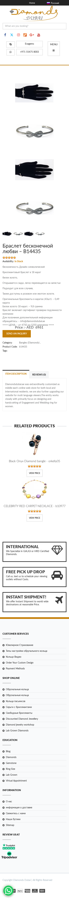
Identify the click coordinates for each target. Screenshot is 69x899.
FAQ (31, 18)
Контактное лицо (37, 14)
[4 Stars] (12, 257)
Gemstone (11, 763)
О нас (9, 801)
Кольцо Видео (13, 657)
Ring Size (10, 769)
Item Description (16, 374)
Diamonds (11, 757)
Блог (31, 11)
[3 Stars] (9, 257)
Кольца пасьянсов (15, 701)
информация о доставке (19, 807)
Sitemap (10, 825)
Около (31, 7)
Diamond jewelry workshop (20, 725)
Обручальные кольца (17, 689)
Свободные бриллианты (19, 713)
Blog (8, 751)
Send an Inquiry (16, 334)
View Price (34, 473)
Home (32, 3)
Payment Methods (15, 669)
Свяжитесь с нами (16, 813)
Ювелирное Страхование (19, 645)
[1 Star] (4, 257)
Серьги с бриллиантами (19, 707)
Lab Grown (11, 775)
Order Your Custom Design (19, 663)
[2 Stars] (6, 257)
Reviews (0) (39, 375)
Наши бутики (13, 819)
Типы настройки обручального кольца (26, 651)
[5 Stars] (14, 257)
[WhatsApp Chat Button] (8, 891)
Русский (54, 3)
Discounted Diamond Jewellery (22, 719)
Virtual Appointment (16, 781)
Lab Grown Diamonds (17, 731)
